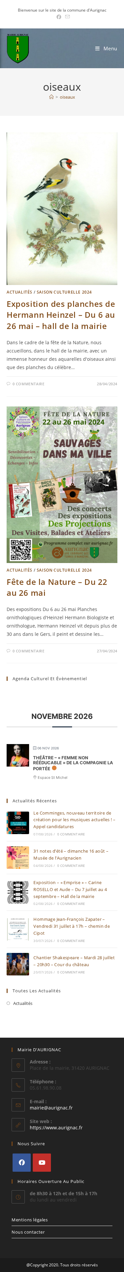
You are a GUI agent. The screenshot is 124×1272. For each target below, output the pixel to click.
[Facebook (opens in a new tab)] (59, 17)
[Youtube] (42, 1163)
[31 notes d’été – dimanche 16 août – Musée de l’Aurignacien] (18, 857)
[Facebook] (22, 1163)
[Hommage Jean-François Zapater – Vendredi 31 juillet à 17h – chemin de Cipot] (18, 929)
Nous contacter (28, 1232)
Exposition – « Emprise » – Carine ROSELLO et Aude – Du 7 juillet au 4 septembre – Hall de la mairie (70, 889)
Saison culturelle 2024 (64, 292)
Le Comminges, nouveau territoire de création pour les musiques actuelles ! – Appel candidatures (74, 820)
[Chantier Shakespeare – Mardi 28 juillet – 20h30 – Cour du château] (18, 964)
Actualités (19, 292)
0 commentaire (29, 383)
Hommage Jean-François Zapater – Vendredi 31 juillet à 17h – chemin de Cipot (71, 926)
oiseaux (67, 97)
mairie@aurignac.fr (51, 1108)
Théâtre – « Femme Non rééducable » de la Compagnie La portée (73, 763)
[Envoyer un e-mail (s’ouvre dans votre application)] (66, 17)
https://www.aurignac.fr (56, 1127)
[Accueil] (51, 97)
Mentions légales (30, 1220)
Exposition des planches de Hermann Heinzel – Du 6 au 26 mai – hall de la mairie (61, 314)
